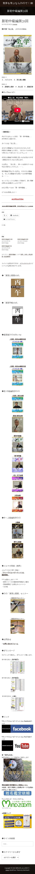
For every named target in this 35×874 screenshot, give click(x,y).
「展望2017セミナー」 (17, 598)
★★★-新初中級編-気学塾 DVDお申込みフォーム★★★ (17, 206)
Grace (7, 870)
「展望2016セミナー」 (17, 619)
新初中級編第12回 (7, 239)
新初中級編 (12, 254)
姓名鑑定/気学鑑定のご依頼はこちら (15, 785)
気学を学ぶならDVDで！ (16, 3)
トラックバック (25, 263)
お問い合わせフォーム (10, 644)
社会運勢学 (7, 256)
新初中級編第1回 (7, 246)
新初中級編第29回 (23, 239)
